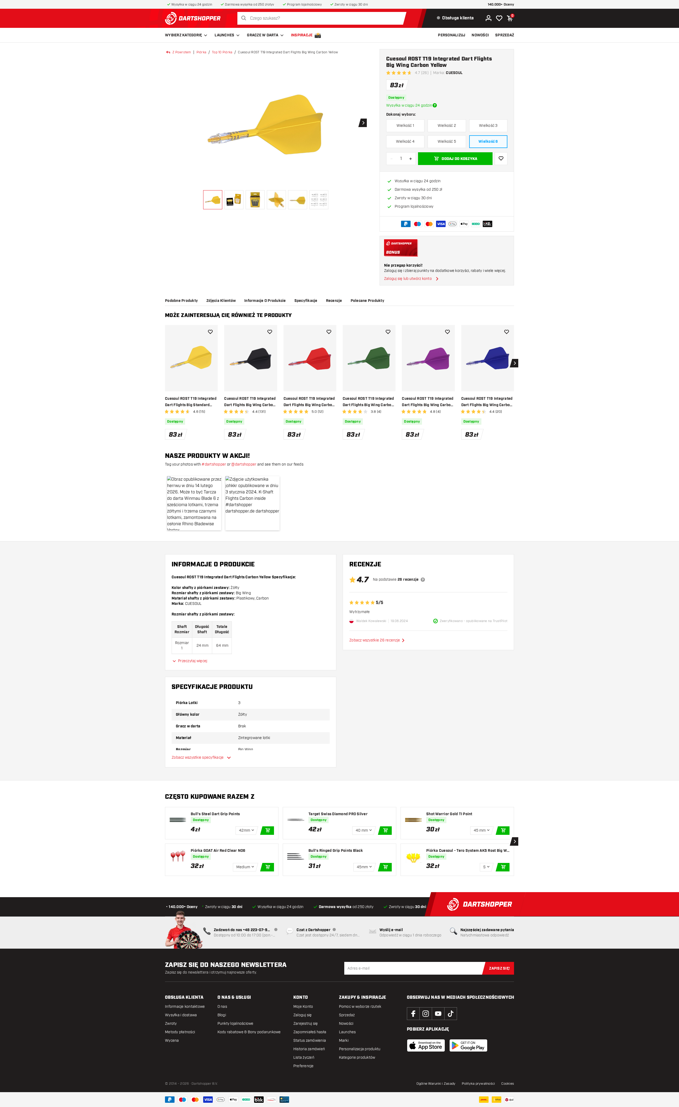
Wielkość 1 (405, 125)
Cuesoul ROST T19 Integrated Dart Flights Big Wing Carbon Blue (487, 402)
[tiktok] (450, 1013)
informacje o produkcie (265, 300)
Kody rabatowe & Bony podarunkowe (249, 1032)
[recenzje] (423, 579)
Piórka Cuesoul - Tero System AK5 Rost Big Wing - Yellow (467, 850)
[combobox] (323, 18)
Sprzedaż (347, 1015)
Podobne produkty (181, 300)
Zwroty (171, 1023)
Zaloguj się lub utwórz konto (408, 278)
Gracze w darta (262, 35)
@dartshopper (243, 464)
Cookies (507, 1084)
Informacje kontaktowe (185, 1006)
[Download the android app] (468, 1045)
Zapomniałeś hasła (309, 1032)
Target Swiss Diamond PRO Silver (338, 814)
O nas (222, 1006)
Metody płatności (180, 1032)
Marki (344, 1040)
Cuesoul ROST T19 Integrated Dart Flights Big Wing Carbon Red (309, 402)
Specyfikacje (305, 300)
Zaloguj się (302, 1015)
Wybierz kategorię (183, 35)
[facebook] (413, 1013)
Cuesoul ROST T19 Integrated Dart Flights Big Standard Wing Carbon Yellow (190, 402)
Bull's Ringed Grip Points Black (335, 850)
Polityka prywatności (478, 1084)
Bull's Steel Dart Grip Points (215, 814)
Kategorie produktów (357, 1057)
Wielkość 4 (405, 141)
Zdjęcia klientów (221, 300)
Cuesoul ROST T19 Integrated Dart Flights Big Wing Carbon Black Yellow (250, 402)
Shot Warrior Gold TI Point (449, 814)
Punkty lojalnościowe (235, 1023)
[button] (194, 503)
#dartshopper (214, 464)
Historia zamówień (309, 1049)
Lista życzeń (303, 1057)
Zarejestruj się (305, 1023)
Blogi (221, 1015)
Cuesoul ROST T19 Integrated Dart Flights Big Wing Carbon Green (368, 402)
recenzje (334, 300)
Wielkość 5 (447, 141)
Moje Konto (303, 1006)
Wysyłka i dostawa (181, 1015)
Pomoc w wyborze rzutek (360, 1006)
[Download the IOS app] (426, 1045)
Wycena (172, 1040)
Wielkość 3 (488, 125)
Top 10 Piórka (222, 52)
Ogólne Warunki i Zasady (436, 1084)
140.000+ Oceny (501, 4)
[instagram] (425, 1013)
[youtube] (438, 1013)
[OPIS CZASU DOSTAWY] (435, 105)
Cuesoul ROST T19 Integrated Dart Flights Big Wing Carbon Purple (427, 402)
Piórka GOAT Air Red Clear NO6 (218, 850)
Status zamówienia (309, 1040)
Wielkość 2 (447, 125)
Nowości (346, 1023)
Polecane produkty (367, 300)
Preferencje (303, 1066)
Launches (224, 35)
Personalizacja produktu (360, 1049)
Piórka (202, 52)
